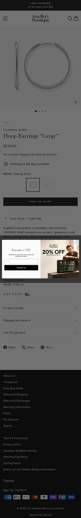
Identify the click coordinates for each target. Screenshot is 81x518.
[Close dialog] (76, 242)
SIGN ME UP (21, 267)
